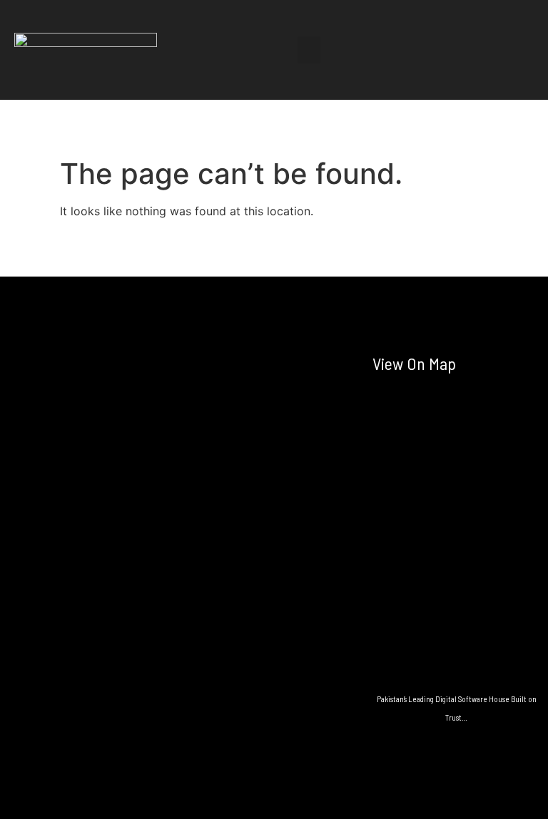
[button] (309, 49)
